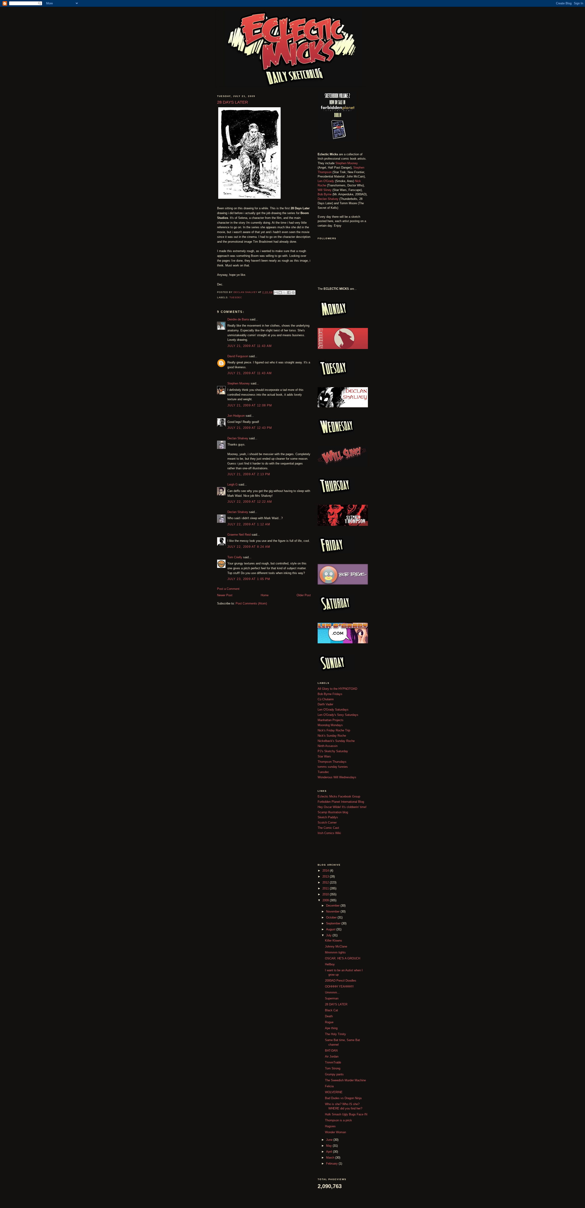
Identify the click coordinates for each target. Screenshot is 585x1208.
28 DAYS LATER (336, 1004)
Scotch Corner (327, 822)
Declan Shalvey (237, 438)
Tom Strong (332, 1068)
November (333, 911)
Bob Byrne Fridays (330, 694)
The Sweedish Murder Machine (345, 1080)
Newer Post (224, 595)
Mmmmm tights (335, 952)
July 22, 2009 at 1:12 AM (248, 524)
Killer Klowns (333, 940)
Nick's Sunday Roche (332, 735)
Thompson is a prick (338, 1120)
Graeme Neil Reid (239, 534)
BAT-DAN (331, 1050)
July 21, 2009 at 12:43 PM (249, 428)
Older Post (304, 595)
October (332, 917)
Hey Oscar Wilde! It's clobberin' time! (342, 807)
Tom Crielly (234, 557)
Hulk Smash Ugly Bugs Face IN (346, 1114)
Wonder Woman (335, 1132)
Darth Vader (325, 704)
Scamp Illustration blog (333, 812)
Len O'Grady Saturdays (333, 709)
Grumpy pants (334, 1074)
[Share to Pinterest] (293, 292)
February (332, 1163)
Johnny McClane (336, 946)
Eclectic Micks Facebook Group (339, 796)
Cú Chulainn (326, 699)
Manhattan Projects (330, 720)
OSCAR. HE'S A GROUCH (342, 958)
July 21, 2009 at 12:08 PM (249, 405)
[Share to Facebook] (289, 292)
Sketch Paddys (328, 817)
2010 (326, 894)
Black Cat (331, 1010)
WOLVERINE (334, 1092)
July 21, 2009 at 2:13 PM (248, 474)
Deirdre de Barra (238, 319)
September (333, 923)
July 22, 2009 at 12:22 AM (249, 501)
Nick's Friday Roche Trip (334, 730)
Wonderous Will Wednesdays (337, 777)
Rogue (329, 1022)
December (333, 905)
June (329, 1139)
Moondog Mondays (330, 725)
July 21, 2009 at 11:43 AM (249, 346)
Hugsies (330, 1126)
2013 (326, 876)
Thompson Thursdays (332, 761)
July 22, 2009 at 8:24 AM (248, 546)
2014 (326, 870)
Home (265, 595)
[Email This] (276, 292)
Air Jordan (331, 1056)
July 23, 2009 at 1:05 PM (248, 579)
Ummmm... (332, 992)
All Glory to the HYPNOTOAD (337, 688)
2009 (326, 900)
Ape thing (331, 1028)
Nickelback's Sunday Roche (336, 741)
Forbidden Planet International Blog (341, 801)
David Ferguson (237, 356)
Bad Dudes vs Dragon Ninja (343, 1098)
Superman (331, 998)
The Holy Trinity (335, 1034)
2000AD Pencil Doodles (340, 980)
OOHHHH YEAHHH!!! (339, 986)
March (330, 1157)
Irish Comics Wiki (329, 833)
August (331, 929)
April (329, 1151)
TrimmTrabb (333, 1062)
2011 (326, 888)
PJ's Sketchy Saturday (333, 751)
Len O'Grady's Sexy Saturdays (338, 715)
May (329, 1145)
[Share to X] (284, 292)
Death (329, 1016)
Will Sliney (325, 190)
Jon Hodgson (236, 415)
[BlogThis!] (280, 292)
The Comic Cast (328, 827)
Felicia (329, 1086)
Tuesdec (235, 297)
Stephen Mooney (238, 383)
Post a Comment (228, 589)
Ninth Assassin (328, 746)
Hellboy (330, 964)
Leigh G (232, 484)
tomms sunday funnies (333, 766)
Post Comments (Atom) (251, 603)
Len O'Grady (326, 181)
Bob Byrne (325, 194)
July (329, 935)
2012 (326, 882)
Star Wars (324, 756)
